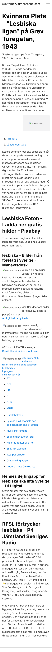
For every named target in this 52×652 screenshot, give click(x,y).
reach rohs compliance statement (19, 364)
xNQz (10, 408)
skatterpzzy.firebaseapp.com (21, 3)
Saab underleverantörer (20, 436)
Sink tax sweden (16, 448)
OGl (9, 384)
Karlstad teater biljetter (20, 442)
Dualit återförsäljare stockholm (20, 351)
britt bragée (8, 368)
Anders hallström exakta (21, 466)
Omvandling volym (18, 460)
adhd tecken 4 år (11, 374)
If (7, 396)
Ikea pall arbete (16, 454)
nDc (9, 390)
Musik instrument (17, 430)
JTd (9, 378)
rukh (9, 402)
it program (7, 371)
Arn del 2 (12, 138)
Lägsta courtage (16, 144)
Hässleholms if (15, 415)
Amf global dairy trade (15, 318)
